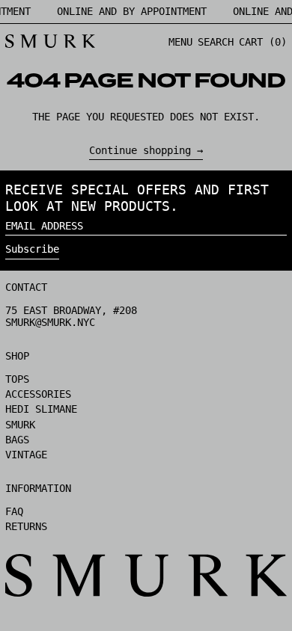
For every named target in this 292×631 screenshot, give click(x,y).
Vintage (26, 455)
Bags (17, 440)
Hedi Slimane (41, 409)
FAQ (14, 511)
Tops (17, 379)
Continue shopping (140, 150)
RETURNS (26, 526)
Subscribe (32, 249)
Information (38, 488)
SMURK (20, 425)
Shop (17, 356)
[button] (216, 42)
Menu (180, 42)
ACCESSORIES (38, 394)
